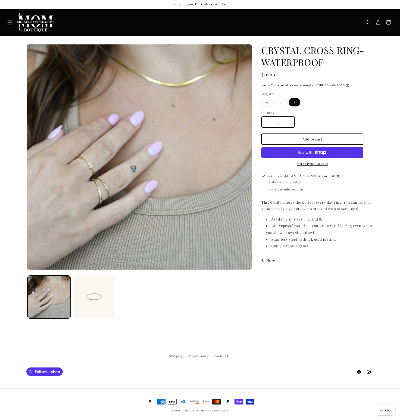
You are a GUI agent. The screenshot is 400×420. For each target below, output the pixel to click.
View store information (284, 189)
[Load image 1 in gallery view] (49, 297)
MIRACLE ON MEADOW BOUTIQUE (205, 410)
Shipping (176, 356)
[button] (10, 22)
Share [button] (270, 260)
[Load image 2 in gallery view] (94, 297)
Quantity (267, 113)
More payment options (312, 163)
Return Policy (198, 356)
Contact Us (222, 356)
